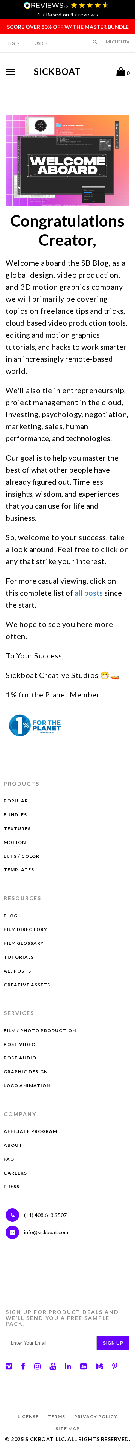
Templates (19, 869)
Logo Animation (27, 1085)
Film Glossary (24, 943)
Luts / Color (21, 856)
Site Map (68, 1428)
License (28, 1416)
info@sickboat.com (46, 1232)
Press (12, 1186)
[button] (95, 42)
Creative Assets (27, 985)
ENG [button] (10, 43)
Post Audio (20, 1058)
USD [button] (38, 43)
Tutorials (19, 957)
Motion (15, 842)
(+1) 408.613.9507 (45, 1215)
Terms (56, 1416)
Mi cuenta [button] (117, 42)
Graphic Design (26, 1071)
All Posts (17, 971)
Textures (17, 828)
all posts (89, 592)
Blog (11, 916)
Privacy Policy (95, 1416)
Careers (15, 1173)
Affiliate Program (30, 1131)
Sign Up (113, 1342)
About (13, 1145)
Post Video (20, 1044)
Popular (16, 801)
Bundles (15, 814)
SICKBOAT (57, 71)
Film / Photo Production (40, 1030)
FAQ (9, 1159)
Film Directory (25, 929)
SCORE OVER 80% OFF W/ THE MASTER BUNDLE (68, 27)
